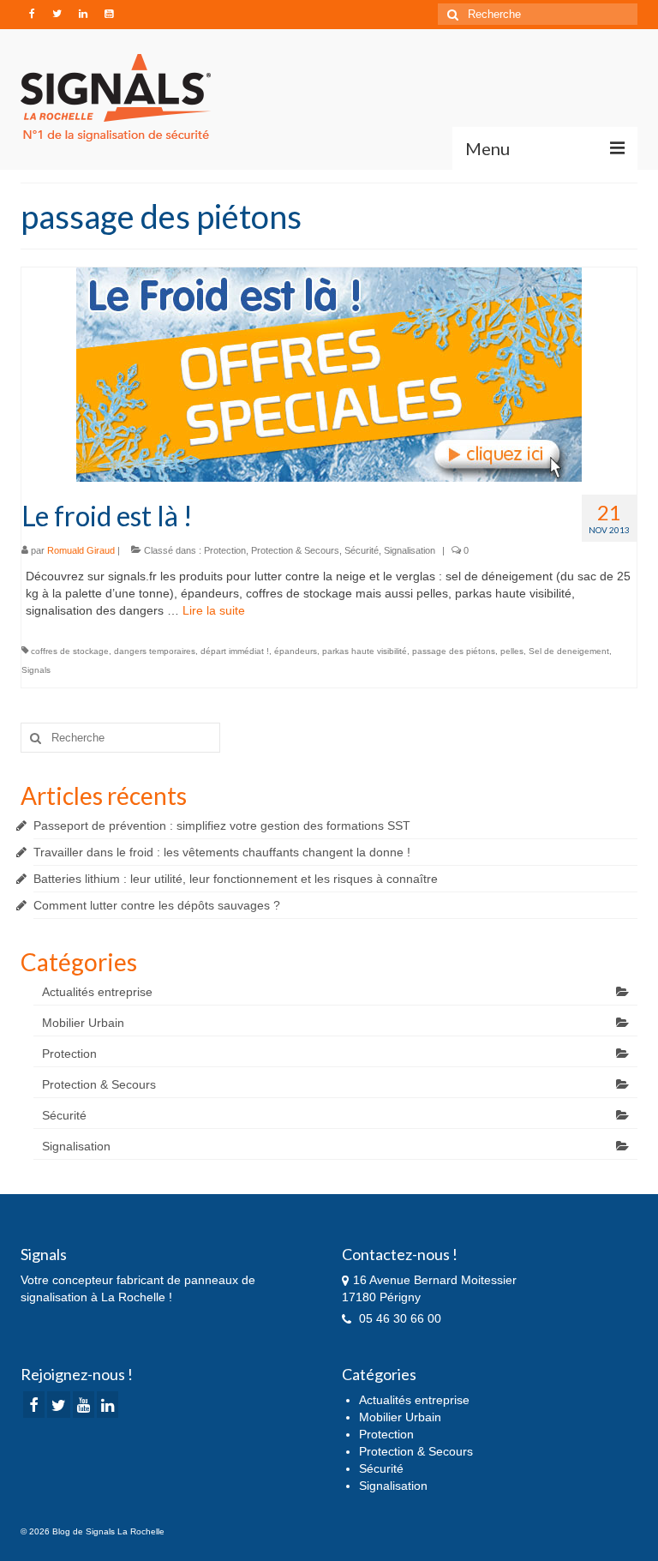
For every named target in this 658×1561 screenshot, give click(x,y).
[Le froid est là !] (329, 374)
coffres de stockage (70, 651)
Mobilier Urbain (83, 1023)
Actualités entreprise (97, 992)
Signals (36, 670)
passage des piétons (453, 651)
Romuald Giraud (81, 550)
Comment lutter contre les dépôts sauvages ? (156, 905)
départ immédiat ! (234, 651)
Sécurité (361, 550)
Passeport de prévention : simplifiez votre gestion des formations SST (221, 825)
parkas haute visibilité (364, 651)
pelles (511, 651)
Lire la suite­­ (213, 610)
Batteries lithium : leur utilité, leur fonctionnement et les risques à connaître (235, 879)
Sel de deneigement (569, 651)
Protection (225, 550)
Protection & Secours (295, 550)
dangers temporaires (154, 651)
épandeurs (295, 651)
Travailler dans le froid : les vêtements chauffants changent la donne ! (221, 852)
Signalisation (409, 550)
